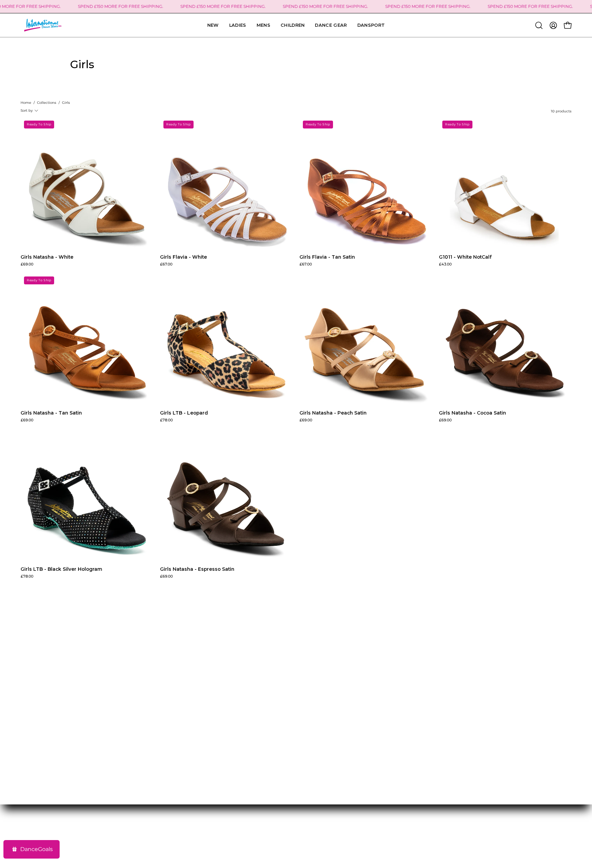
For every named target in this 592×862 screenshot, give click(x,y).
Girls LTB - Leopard (184, 413)
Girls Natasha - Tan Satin (51, 413)
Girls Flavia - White (183, 257)
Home (26, 102)
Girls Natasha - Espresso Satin (197, 569)
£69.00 (27, 265)
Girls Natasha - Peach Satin (333, 413)
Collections (46, 102)
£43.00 (445, 265)
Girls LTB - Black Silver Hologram (61, 569)
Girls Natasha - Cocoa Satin (472, 413)
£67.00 (166, 265)
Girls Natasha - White (47, 257)
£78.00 (166, 420)
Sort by (27, 110)
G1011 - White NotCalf (465, 257)
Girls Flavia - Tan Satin (327, 257)
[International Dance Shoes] (43, 25)
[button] (371, 25)
